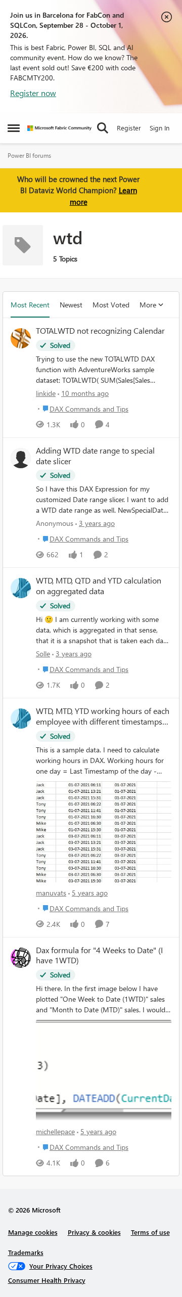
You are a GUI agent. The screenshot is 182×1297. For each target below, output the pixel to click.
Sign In (159, 127)
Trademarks (25, 1252)
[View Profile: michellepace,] (21, 958)
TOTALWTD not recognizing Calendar (100, 331)
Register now (33, 92)
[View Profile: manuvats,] (21, 718)
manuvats (51, 893)
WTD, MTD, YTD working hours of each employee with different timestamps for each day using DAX (102, 716)
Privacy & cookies (94, 1232)
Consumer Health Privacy (46, 1280)
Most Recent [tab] (30, 304)
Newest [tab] (71, 304)
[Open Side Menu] (14, 128)
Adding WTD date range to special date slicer (95, 455)
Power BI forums (29, 155)
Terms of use (150, 1232)
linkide (46, 393)
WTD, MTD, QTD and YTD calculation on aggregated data (98, 585)
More (148, 304)
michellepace (55, 1131)
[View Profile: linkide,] (21, 338)
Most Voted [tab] (111, 304)
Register (129, 127)
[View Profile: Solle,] (21, 588)
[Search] (103, 128)
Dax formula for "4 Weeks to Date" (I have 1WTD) (99, 955)
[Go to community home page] (59, 128)
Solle (43, 653)
